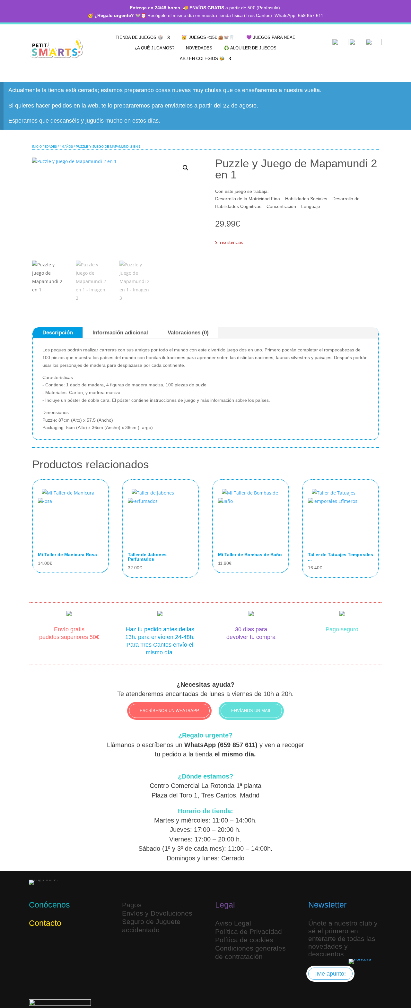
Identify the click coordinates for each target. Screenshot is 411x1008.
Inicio (37, 146)
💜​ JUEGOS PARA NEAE (270, 37)
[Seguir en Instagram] (35, 944)
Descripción (57, 333)
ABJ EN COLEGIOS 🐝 (202, 58)
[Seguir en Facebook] (66, 944)
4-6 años (66, 146)
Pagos (132, 905)
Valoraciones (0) (188, 333)
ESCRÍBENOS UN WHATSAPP (169, 710)
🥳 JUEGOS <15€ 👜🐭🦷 (208, 37)
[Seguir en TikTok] (50, 944)
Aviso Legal (233, 923)
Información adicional (120, 333)
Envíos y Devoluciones (157, 913)
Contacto (45, 922)
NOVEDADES (199, 48)
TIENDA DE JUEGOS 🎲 (139, 37)
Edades (51, 146)
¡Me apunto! (330, 973)
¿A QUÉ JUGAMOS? (154, 48)
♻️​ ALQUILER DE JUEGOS (250, 48)
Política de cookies (244, 939)
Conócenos (49, 904)
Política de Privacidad (248, 931)
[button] (185, 168)
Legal (225, 904)
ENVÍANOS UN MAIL (251, 710)
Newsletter (327, 904)
